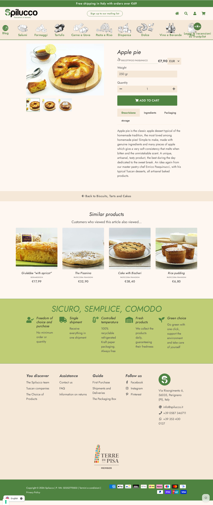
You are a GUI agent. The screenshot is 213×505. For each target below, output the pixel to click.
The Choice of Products (35, 396)
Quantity (122, 82)
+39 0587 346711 (174, 413)
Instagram (136, 388)
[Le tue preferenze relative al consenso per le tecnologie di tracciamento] (6, 502)
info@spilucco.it (172, 407)
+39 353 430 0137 (169, 421)
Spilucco (49, 488)
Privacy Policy (33, 492)
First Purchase (101, 382)
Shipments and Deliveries (102, 390)
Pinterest (135, 394)
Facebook (136, 382)
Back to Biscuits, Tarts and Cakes (108, 196)
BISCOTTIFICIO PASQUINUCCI (134, 60)
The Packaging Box (104, 399)
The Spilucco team (37, 382)
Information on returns (73, 394)
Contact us (65, 382)
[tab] (128, 113)
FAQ (62, 388)
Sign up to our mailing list (105, 13)
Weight (121, 67)
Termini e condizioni (89, 488)
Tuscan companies (37, 388)
